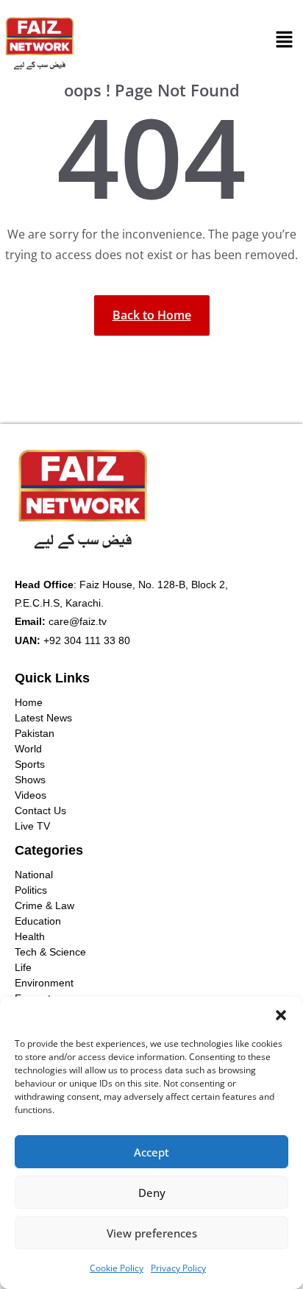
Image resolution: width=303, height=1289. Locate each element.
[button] (281, 1015)
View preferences (152, 1233)
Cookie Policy (116, 1268)
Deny (151, 1192)
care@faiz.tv (78, 621)
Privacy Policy (178, 1268)
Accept (151, 1152)
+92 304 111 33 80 (86, 640)
